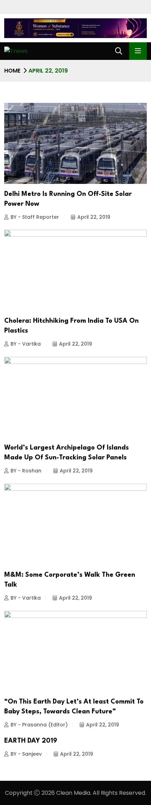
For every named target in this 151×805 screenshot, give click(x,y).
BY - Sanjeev (26, 753)
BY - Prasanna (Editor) (39, 724)
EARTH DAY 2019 (30, 741)
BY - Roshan (26, 470)
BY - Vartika (26, 343)
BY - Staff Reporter (35, 217)
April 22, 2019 (93, 217)
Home (12, 71)
